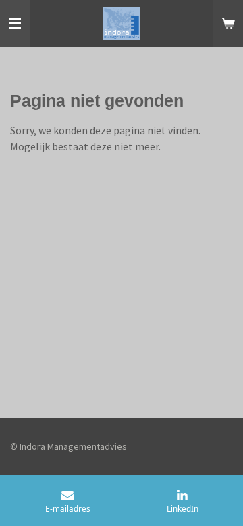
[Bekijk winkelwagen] (228, 23)
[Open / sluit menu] (15, 23)
